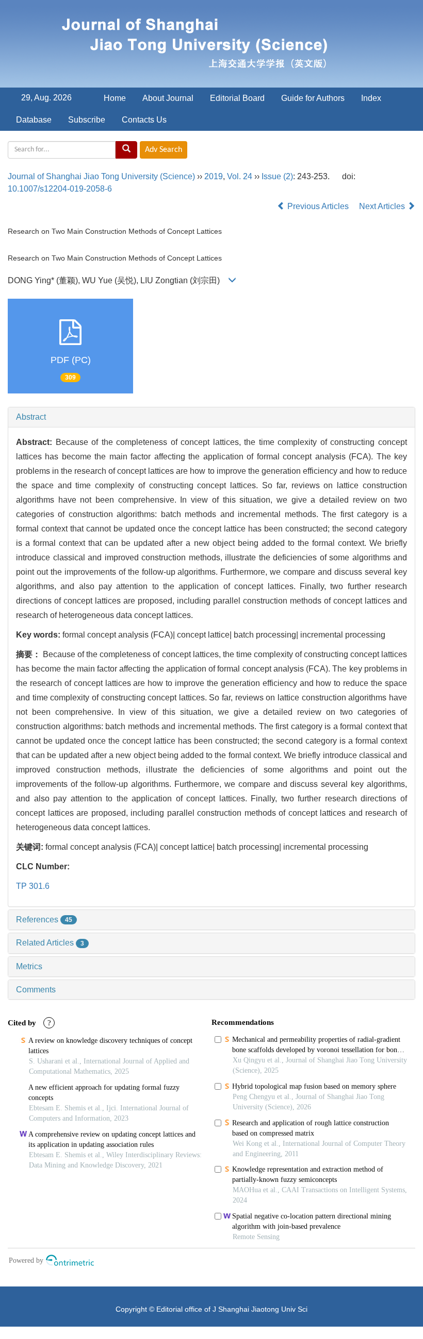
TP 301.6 (33, 886)
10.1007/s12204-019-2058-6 (60, 188)
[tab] (211, 417)
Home (115, 98)
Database (34, 119)
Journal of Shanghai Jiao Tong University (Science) (101, 176)
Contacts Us (144, 119)
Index (371, 98)
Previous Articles (318, 206)
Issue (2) (277, 176)
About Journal (167, 98)
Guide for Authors (313, 98)
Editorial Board (237, 98)
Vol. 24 (239, 176)
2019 (213, 176)
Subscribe (86, 119)
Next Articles (383, 206)
